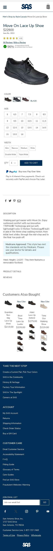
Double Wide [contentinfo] (10, 154)
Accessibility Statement (13, 454)
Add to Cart (31, 163)
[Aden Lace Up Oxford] (32, 304)
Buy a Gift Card (10, 433)
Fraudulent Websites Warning (16, 484)
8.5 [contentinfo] (44, 114)
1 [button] (21, 84)
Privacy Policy (23, 535)
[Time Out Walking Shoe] (44, 308)
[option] (26, 71)
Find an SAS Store (11, 479)
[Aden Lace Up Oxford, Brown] (32, 328)
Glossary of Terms (11, 469)
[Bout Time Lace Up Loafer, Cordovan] (20, 339)
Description (9, 213)
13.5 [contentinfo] (29, 127)
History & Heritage (11, 382)
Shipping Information (12, 423)
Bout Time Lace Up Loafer (20, 320)
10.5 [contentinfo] (29, 121)
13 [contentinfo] (22, 127)
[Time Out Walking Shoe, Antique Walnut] (44, 334)
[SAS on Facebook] (5, 511)
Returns (6, 418)
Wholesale (36, 535)
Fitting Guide (8, 464)
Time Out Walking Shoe (43, 320)
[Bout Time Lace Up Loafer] (20, 308)
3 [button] (30, 84)
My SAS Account (10, 413)
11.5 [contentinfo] (44, 121)
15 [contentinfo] (7, 134)
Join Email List (10, 497)
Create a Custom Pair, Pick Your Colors (20, 372)
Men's (5, 16)
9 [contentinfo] (7, 121)
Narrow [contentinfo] (15, 148)
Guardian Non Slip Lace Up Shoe (9, 318)
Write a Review (19, 42)
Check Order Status (12, 428)
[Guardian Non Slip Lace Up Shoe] (8, 304)
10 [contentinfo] (22, 121)
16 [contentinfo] (22, 134)
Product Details (12, 271)
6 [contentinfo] (7, 114)
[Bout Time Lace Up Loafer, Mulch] (20, 345)
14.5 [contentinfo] (44, 127)
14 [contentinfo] (37, 127)
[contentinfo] (8, 99)
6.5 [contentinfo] (14, 114)
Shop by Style (14, 16)
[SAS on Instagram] (26, 511)
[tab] (26, 240)
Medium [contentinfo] (24, 148)
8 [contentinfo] (36, 114)
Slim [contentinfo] (7, 148)
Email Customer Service (13, 449)
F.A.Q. (5, 459)
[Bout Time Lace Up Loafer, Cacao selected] (20, 350)
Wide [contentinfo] (32, 148)
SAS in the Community (13, 377)
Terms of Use (9, 535)
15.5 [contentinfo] (15, 134)
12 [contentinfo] (7, 127)
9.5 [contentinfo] (14, 121)
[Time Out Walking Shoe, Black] (44, 345)
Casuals (23, 16)
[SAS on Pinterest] (37, 511)
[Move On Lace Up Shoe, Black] (26, 71)
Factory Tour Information (14, 387)
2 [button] (26, 84)
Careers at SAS (10, 397)
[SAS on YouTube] (47, 511)
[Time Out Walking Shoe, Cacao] (44, 350)
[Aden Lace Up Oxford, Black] (32, 333)
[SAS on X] (15, 511)
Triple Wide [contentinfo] (23, 154)
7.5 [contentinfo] (29, 114)
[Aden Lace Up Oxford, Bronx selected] (32, 339)
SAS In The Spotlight (12, 392)
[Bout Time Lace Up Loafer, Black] (20, 334)
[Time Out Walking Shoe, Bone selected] (44, 339)
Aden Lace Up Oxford (32, 315)
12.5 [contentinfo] (15, 127)
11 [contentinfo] (37, 121)
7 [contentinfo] (22, 114)
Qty (6, 163)
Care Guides (8, 474)
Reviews (7, 277)
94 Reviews (8, 42)
